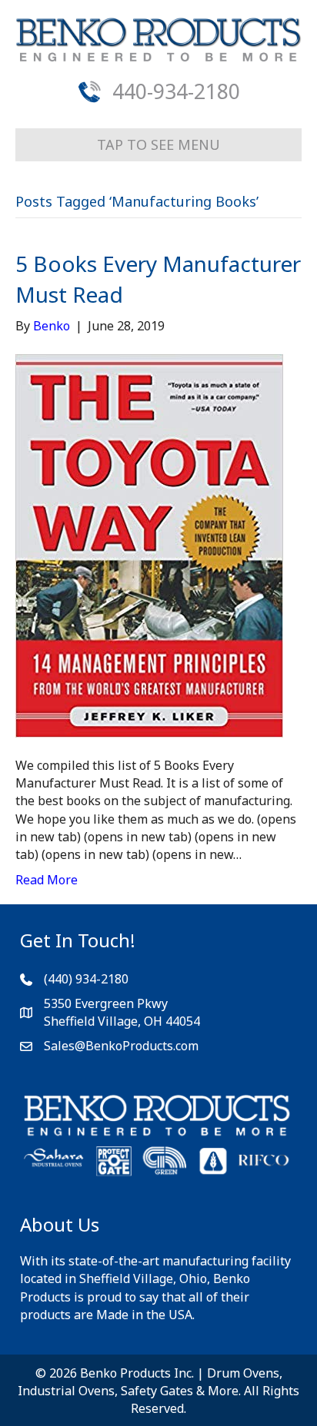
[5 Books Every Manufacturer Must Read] (149, 544)
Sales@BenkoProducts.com (121, 1045)
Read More (46, 879)
